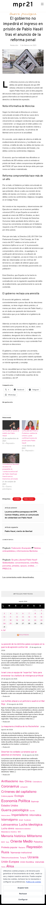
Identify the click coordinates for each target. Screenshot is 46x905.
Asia (21, 781)
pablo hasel (29, 499)
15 (35, 617)
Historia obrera (5, 815)
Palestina (38, 841)
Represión (34, 846)
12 (17, 617)
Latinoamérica (9, 824)
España (17, 499)
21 (29, 620)
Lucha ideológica (30, 824)
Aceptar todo (23, 888)
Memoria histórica (13, 835)
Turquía (23, 857)
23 (41, 620)
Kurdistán (27, 820)
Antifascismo (9, 781)
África (10, 866)
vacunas (39, 861)
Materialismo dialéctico (23, 829)
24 (4, 624)
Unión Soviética (27, 861)
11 (10, 617)
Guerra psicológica (23, 14)
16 (41, 617)
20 (23, 620)
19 (17, 620)
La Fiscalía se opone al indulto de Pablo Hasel (10, 433)
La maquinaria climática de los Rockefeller (20, 726)
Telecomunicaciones (10, 857)
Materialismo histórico (9, 832)
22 (35, 620)
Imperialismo (19, 815)
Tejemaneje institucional (21, 852)
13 (23, 617)
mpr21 (23, 4)
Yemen (3, 867)
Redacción (14, 45)
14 (29, 617)
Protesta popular (9, 847)
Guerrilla (32, 811)
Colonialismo (37, 781)
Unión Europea (10, 861)
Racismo (22, 847)
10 (4, 617)
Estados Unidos (9, 805)
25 (11, 624)
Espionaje (35, 801)
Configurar (23, 899)
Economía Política (15, 800)
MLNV (3, 842)
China (28, 781)
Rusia (5, 852)
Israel (21, 820)
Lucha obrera (7, 828)
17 (4, 620)
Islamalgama (9, 819)
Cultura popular (7, 796)
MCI (19, 832)
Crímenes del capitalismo (18, 791)
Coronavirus (10, 786)
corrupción (24, 787)
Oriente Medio (21, 841)
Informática (35, 815)
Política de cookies (33, 882)
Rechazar (23, 894)
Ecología (19, 796)
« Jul (3, 630)
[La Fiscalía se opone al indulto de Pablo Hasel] (10, 425)
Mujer (7, 842)
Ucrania (32, 857)
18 (10, 620)
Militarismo (34, 835)
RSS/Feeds (24, 635)
